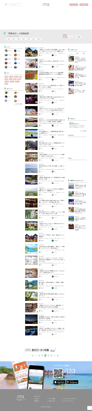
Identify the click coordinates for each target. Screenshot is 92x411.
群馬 (41, 183)
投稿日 (65, 36)
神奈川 (42, 311)
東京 (41, 55)
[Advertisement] (46, 19)
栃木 (41, 194)
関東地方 (42, 240)
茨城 (41, 148)
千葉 (41, 171)
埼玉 (41, 114)
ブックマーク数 (72, 36)
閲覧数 (78, 36)
